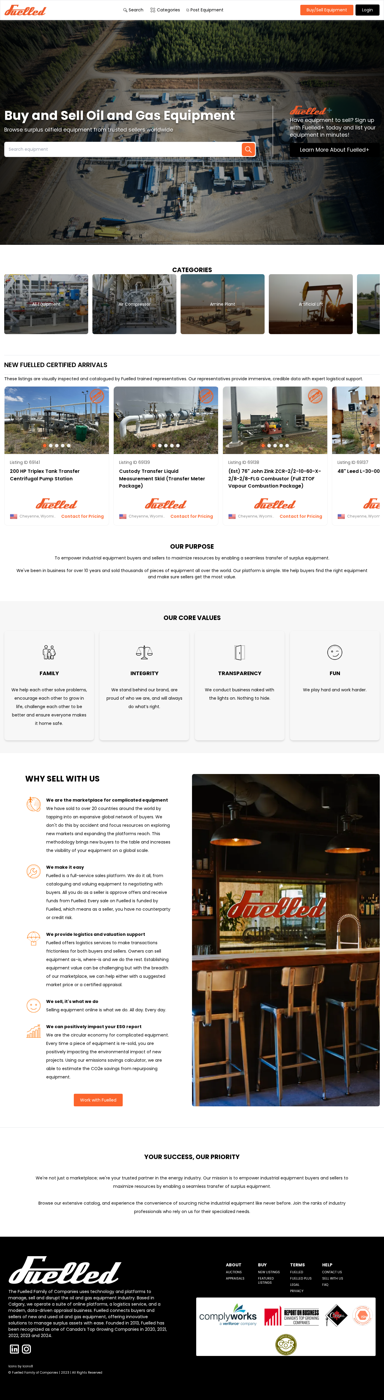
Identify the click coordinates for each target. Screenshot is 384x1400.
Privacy (297, 1291)
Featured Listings (266, 1280)
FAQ (325, 1285)
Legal (294, 1285)
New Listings (269, 1272)
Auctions (234, 1272)
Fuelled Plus (301, 1278)
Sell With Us (332, 1278)
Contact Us (332, 1272)
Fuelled (296, 1272)
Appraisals (235, 1278)
